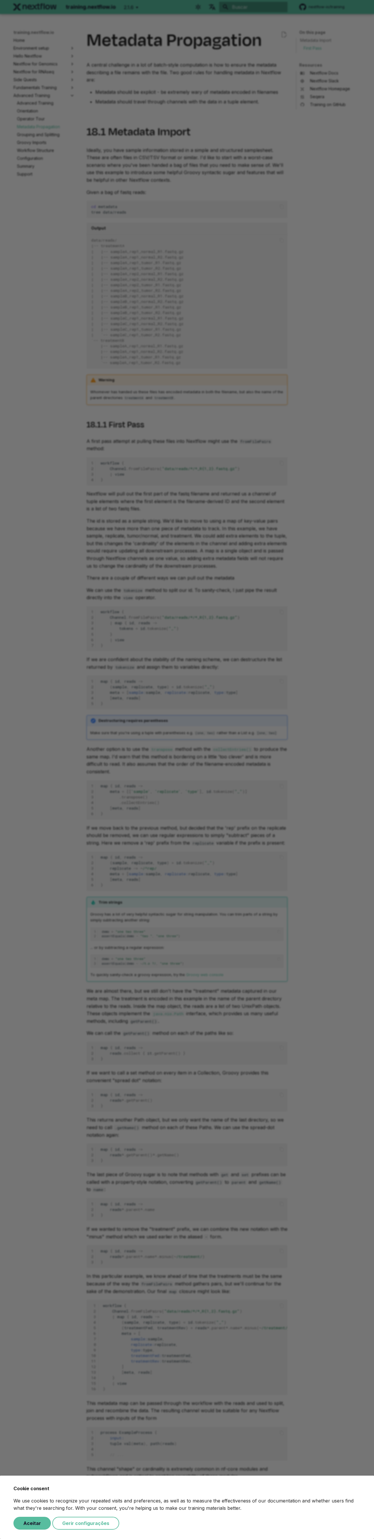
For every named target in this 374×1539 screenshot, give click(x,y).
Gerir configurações (85, 1523)
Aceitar (32, 1523)
